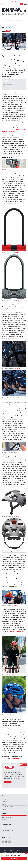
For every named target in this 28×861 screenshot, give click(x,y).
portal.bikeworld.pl (7, 828)
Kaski (5, 87)
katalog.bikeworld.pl (7, 830)
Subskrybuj (14, 858)
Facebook (6, 27)
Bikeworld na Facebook (2, 841)
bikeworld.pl (14, 850)
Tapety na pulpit (6, 817)
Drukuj (3, 27)
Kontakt (3, 809)
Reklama (3, 804)
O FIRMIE (3, 799)
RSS (9, 841)
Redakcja (4, 801)
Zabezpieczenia (8, 84)
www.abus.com (17, 758)
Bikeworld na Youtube (6, 841)
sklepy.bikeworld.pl (7, 833)
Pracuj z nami (5, 820)
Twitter (9, 27)
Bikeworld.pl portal (6, 1)
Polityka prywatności (7, 806)
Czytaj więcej (15, 778)
